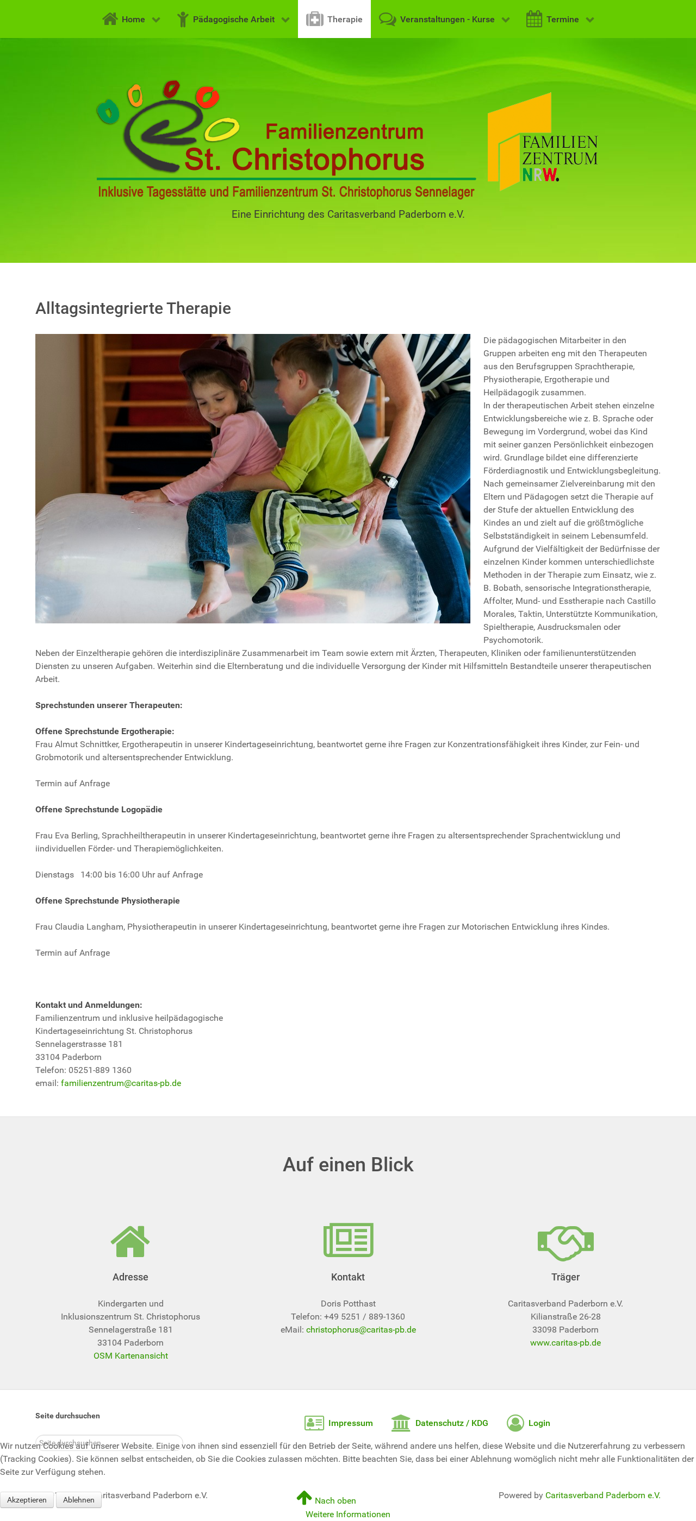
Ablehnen (79, 1499)
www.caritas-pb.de (565, 1342)
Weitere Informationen (348, 1514)
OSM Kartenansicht (131, 1355)
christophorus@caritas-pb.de (361, 1329)
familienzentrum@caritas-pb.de (121, 1083)
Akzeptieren (27, 1499)
